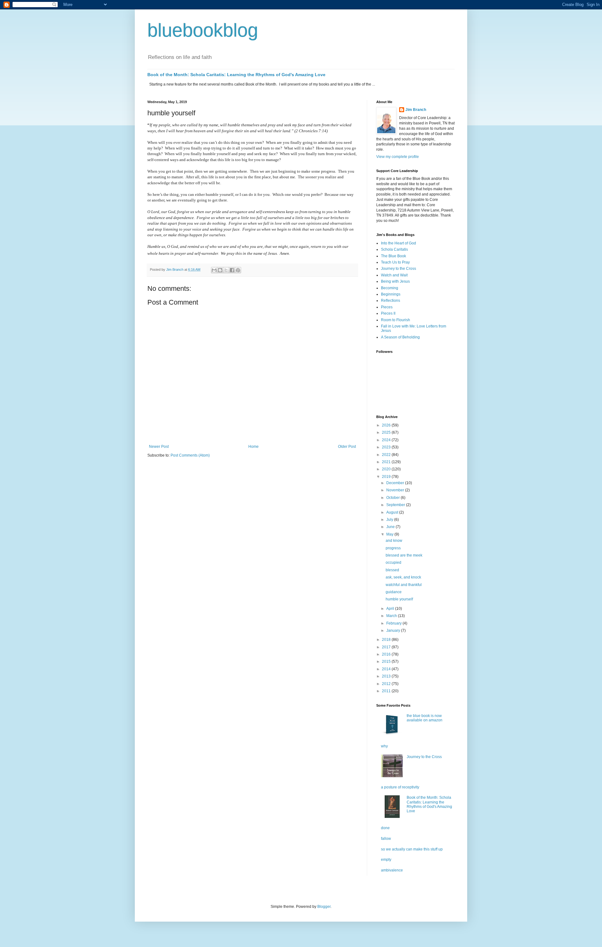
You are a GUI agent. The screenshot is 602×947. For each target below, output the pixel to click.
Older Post (347, 446)
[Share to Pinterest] (238, 270)
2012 (387, 684)
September (396, 505)
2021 (387, 462)
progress (393, 548)
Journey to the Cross (398, 268)
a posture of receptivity (400, 787)
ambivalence (392, 870)
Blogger (323, 906)
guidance (394, 592)
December (395, 483)
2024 (387, 440)
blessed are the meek (404, 555)
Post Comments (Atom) (190, 455)
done (385, 828)
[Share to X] (226, 270)
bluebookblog (202, 30)
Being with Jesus (395, 281)
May (390, 534)
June (391, 527)
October (393, 497)
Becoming (389, 288)
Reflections (390, 300)
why (384, 746)
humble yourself (399, 599)
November (395, 490)
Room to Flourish (395, 320)
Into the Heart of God (398, 243)
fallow (386, 838)
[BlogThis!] (220, 270)
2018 (387, 639)
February (394, 623)
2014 (387, 669)
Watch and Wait (394, 275)
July (390, 519)
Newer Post (159, 446)
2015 (387, 661)
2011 (387, 691)
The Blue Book (393, 256)
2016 (387, 654)
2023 (387, 447)
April (390, 608)
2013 (387, 676)
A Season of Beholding (400, 337)
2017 (387, 647)
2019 (387, 476)
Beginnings (390, 294)
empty (386, 859)
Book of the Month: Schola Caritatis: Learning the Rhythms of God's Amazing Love (236, 74)
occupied (393, 562)
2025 (387, 432)
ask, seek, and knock (403, 577)
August (392, 512)
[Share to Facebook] (232, 270)
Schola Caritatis (394, 249)
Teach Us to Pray (395, 262)
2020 (387, 469)
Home (253, 446)
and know (394, 540)
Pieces (387, 307)
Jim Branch (415, 109)
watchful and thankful (404, 585)
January (393, 630)
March (392, 616)
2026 (387, 425)
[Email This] (214, 270)
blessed (392, 570)
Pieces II (388, 313)
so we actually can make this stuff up (412, 849)
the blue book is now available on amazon (424, 718)
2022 (387, 455)
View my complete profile (397, 156)
